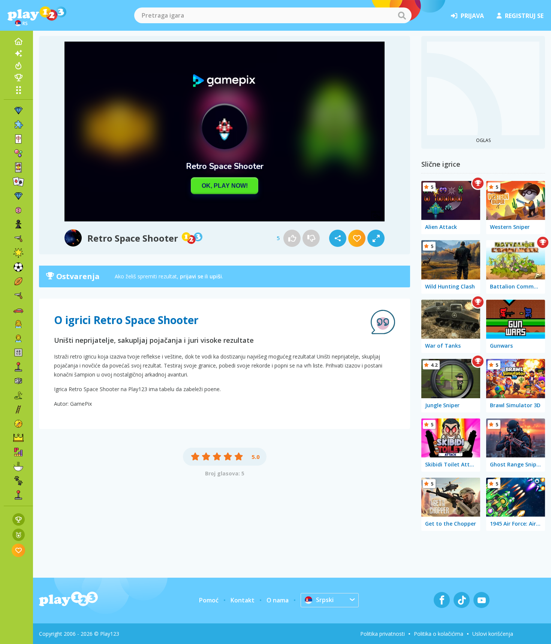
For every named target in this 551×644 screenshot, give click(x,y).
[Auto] (18, 310)
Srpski (325, 600)
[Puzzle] (18, 125)
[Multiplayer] (18, 495)
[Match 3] (18, 110)
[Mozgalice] (18, 210)
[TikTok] (462, 600)
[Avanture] (18, 424)
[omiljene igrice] (18, 550)
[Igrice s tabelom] (18, 519)
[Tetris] (18, 452)
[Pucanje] (18, 295)
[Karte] (18, 167)
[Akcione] (18, 239)
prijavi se (191, 276)
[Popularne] (18, 65)
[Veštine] (18, 409)
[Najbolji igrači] (18, 77)
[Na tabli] (18, 381)
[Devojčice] (18, 324)
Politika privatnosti (382, 633)
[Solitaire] (18, 182)
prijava (472, 16)
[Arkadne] (18, 367)
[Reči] (18, 352)
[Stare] (18, 395)
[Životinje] (18, 481)
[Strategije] (18, 438)
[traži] (402, 15)
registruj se (524, 16)
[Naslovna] (18, 41)
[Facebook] (442, 600)
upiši (216, 276)
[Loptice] (18, 153)
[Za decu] (18, 338)
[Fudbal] (18, 267)
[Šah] (18, 224)
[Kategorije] (18, 90)
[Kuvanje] (18, 466)
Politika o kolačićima (438, 633)
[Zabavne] (18, 253)
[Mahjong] (18, 139)
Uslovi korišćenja (492, 633)
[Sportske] (18, 281)
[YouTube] (481, 600)
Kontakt (243, 600)
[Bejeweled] (18, 196)
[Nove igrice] (18, 53)
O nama (278, 600)
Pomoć (209, 600)
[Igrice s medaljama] (18, 535)
